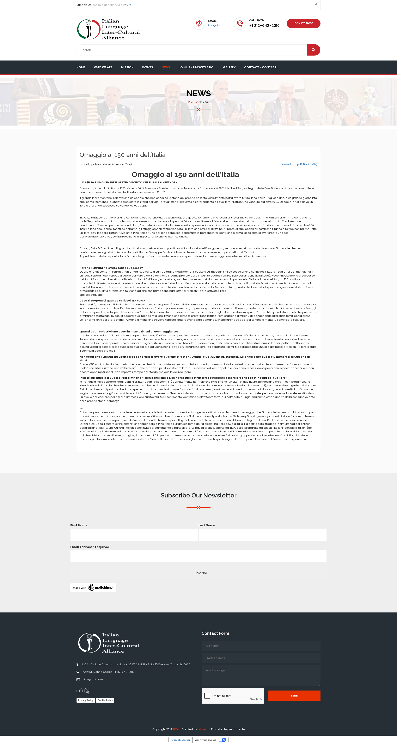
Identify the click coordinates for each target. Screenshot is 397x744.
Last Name (206, 525)
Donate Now (303, 23)
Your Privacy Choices (205, 740)
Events (147, 67)
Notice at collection (180, 740)
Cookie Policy (105, 700)
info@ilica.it (215, 25)
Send (294, 696)
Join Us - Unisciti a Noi (196, 67)
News (166, 67)
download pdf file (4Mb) (299, 164)
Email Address (89, 547)
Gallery (229, 67)
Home (81, 67)
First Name (78, 525)
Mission (127, 67)
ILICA (176, 729)
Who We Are (103, 67)
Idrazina (203, 729)
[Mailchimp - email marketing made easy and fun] (93, 587)
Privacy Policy (85, 700)
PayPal (127, 5)
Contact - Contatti (260, 67)
